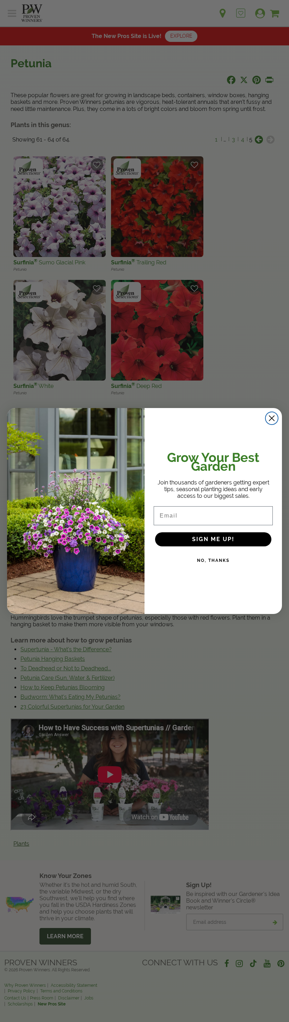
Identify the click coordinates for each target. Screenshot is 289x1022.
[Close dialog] (271, 418)
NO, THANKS (213, 560)
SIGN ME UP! (213, 539)
